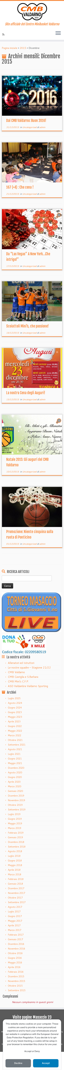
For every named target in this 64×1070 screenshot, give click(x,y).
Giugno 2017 (15, 916)
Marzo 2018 (14, 874)
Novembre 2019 (16, 800)
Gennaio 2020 (15, 791)
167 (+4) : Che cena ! (20, 187)
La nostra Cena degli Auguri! (25, 393)
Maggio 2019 (15, 823)
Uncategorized (29, 127)
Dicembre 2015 (16, 976)
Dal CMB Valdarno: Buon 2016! (26, 120)
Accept (46, 1063)
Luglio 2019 (14, 814)
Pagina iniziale (9, 48)
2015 (23, 48)
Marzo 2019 (14, 828)
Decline (18, 1063)
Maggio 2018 (15, 865)
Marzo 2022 (14, 735)
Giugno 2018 (15, 860)
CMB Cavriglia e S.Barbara (23, 677)
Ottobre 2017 (15, 897)
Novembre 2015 (16, 981)
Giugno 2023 (15, 712)
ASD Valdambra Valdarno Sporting (28, 686)
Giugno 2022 (15, 726)
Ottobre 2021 (15, 740)
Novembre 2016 (16, 948)
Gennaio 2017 (15, 939)
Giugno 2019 (15, 818)
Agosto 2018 (15, 851)
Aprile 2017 (14, 925)
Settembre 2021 (16, 744)
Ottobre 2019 (15, 805)
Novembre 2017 (16, 893)
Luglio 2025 (14, 698)
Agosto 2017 (15, 906)
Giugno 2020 (15, 777)
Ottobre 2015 (15, 985)
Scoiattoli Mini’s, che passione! (27, 326)
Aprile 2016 (14, 967)
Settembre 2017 (16, 902)
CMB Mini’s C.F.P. (18, 681)
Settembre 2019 (16, 809)
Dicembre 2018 (16, 842)
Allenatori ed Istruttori (21, 663)
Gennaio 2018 (15, 883)
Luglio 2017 (14, 911)
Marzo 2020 (14, 786)
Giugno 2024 (15, 707)
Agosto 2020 (15, 772)
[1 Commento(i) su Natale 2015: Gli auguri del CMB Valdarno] (59, 424)
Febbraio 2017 (15, 934)
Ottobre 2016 (15, 953)
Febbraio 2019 (15, 832)
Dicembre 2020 (16, 767)
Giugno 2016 (15, 957)
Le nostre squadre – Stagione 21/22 (29, 667)
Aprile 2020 (14, 781)
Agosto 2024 (15, 703)
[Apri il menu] (58, 33)
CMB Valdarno (16, 672)
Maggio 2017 (15, 920)
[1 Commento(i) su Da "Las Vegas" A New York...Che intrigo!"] (59, 218)
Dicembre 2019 (16, 795)
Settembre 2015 (16, 990)
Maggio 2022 (15, 730)
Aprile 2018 (14, 869)
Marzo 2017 (14, 930)
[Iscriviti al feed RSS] (4, 34)
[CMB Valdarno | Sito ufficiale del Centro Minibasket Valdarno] (32, 12)
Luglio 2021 (14, 754)
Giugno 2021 (15, 758)
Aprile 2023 (14, 721)
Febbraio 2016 (15, 971)
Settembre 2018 (16, 846)
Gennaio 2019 (15, 837)
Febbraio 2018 (15, 879)
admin (42, 127)
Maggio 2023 (15, 716)
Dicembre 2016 (16, 944)
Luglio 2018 (14, 855)
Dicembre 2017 (16, 888)
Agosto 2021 (15, 749)
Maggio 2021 (15, 763)
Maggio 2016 (15, 962)
